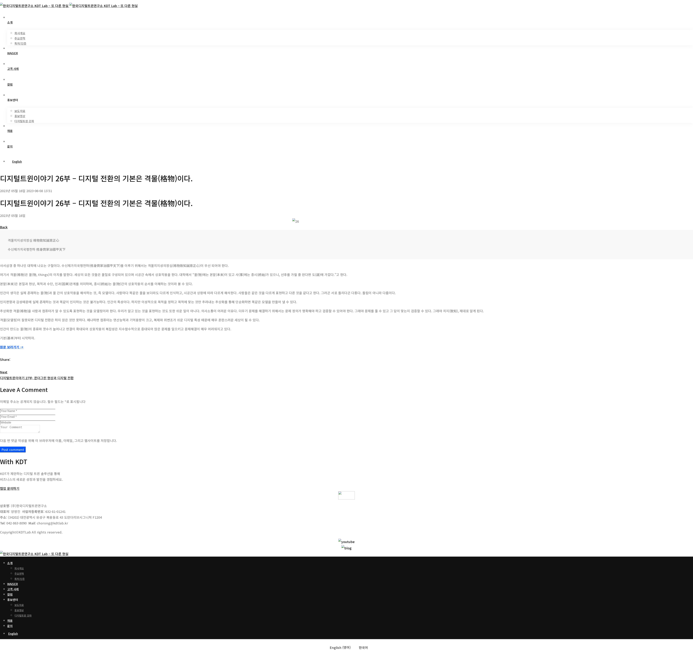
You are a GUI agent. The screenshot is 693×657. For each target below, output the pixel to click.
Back (4, 227)
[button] (9, 488)
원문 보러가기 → (11, 347)
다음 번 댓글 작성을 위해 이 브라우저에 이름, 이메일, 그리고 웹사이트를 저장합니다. (58, 440)
